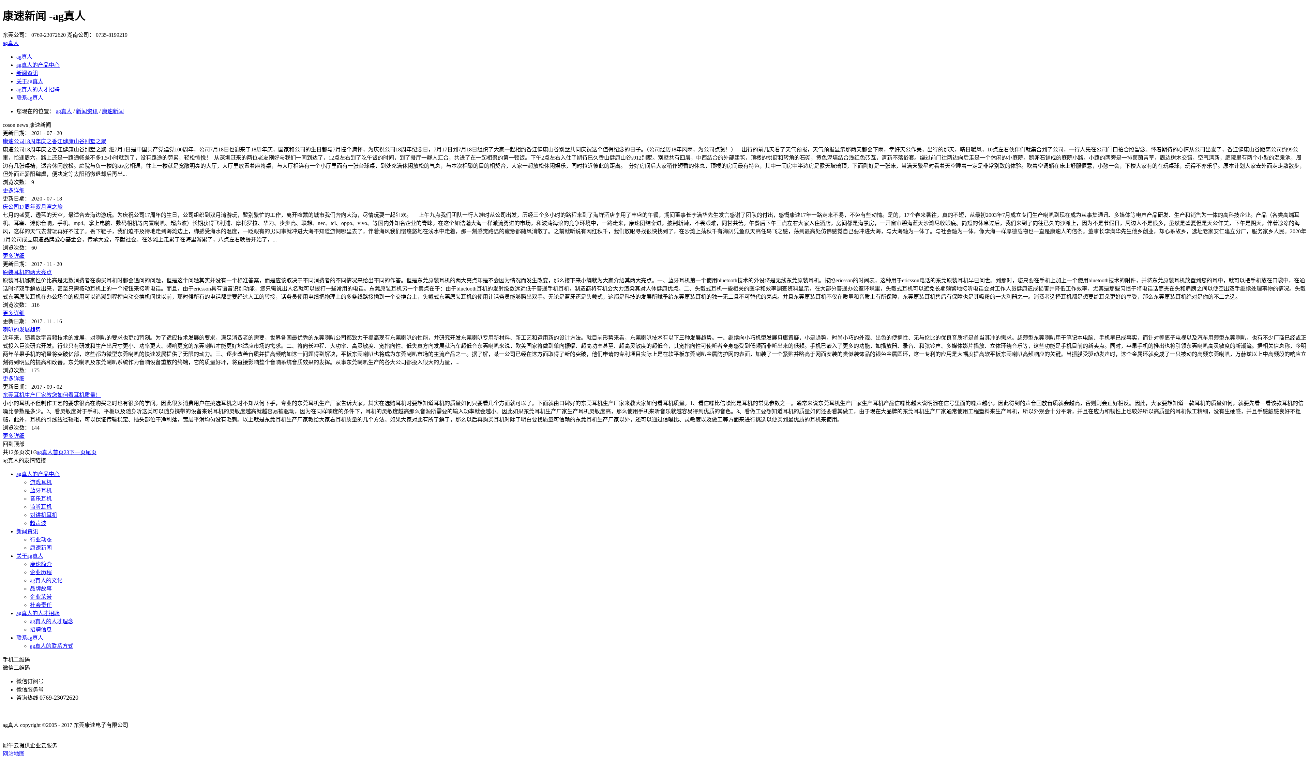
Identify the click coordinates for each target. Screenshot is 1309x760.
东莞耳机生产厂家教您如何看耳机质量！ (52, 395)
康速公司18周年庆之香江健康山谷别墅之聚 (54, 141)
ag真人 (11, 43)
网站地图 (14, 754)
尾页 (91, 452)
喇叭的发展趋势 (22, 329)
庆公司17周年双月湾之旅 (33, 207)
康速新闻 (113, 111)
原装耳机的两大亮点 (27, 272)
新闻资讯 (87, 111)
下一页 (77, 452)
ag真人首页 (50, 452)
